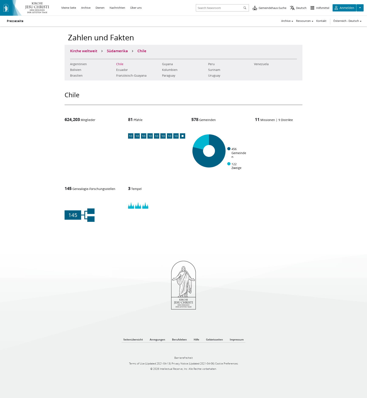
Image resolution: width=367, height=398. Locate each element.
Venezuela (261, 64)
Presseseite (15, 21)
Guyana (167, 64)
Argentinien (78, 64)
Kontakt (321, 21)
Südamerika (117, 50)
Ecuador (122, 70)
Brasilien (76, 75)
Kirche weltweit (83, 50)
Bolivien (75, 70)
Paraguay (168, 75)
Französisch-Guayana (131, 75)
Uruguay (214, 75)
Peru (211, 64)
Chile (119, 64)
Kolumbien (170, 70)
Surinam (214, 70)
